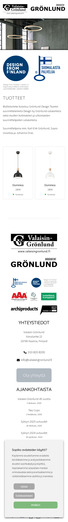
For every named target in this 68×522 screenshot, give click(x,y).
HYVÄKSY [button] (35, 505)
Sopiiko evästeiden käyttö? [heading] (29, 450)
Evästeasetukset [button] (24, 495)
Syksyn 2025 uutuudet (34, 421)
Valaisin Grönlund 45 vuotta (34, 399)
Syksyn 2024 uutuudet (34, 433)
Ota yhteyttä (34, 375)
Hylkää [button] (24, 486)
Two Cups (34, 410)
